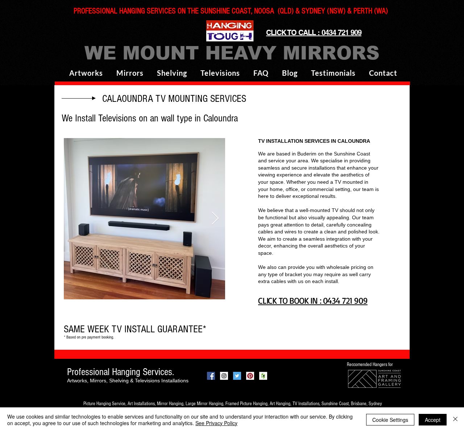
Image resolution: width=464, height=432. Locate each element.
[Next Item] (215, 219)
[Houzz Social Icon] (263, 376)
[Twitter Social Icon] (237, 376)
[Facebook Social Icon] (211, 376)
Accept (432, 419)
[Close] (455, 419)
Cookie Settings (390, 419)
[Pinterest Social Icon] (250, 376)
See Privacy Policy (216, 423)
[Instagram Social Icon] (224, 376)
